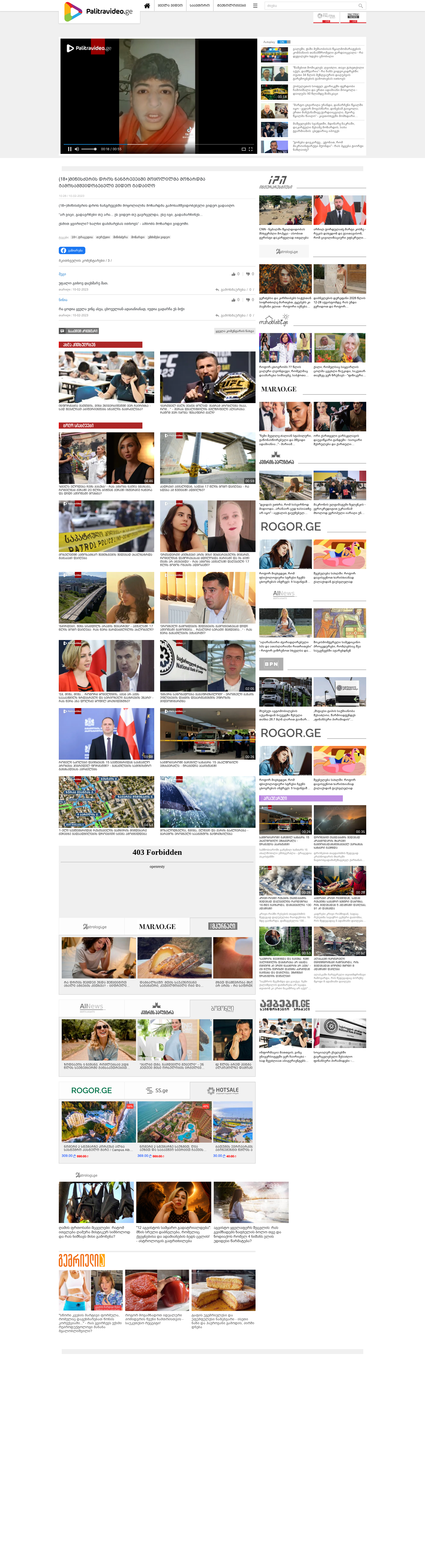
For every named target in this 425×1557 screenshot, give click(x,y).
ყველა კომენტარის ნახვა (235, 331)
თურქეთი (103, 237)
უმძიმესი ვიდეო (159, 237)
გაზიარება (75, 250)
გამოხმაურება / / (237, 289)
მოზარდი (137, 237)
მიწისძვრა (120, 237)
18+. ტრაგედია (82, 237)
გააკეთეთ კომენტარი (82, 331)
